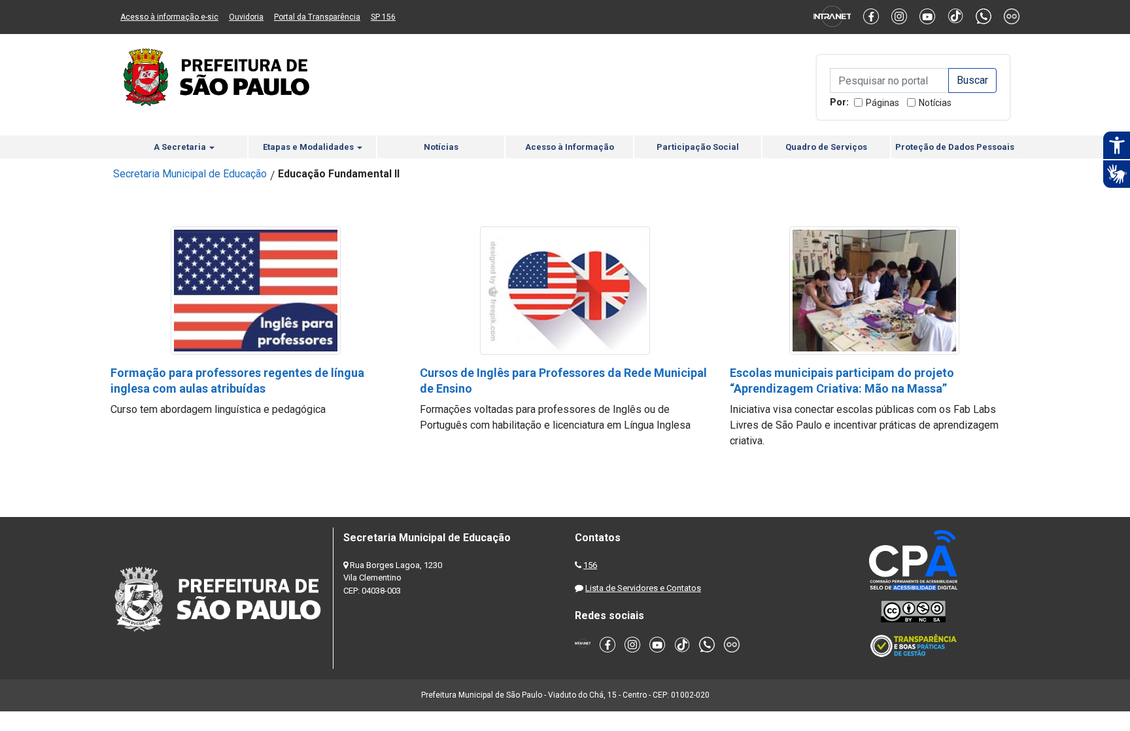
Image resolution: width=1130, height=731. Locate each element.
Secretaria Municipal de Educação (190, 174)
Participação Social (698, 147)
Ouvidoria (246, 17)
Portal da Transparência (317, 17)
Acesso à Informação (569, 147)
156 (590, 565)
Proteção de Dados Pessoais (954, 147)
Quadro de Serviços (826, 147)
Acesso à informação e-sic (169, 17)
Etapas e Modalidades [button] (309, 147)
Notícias (935, 103)
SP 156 (383, 17)
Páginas (882, 103)
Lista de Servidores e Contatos (643, 588)
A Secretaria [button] (181, 147)
